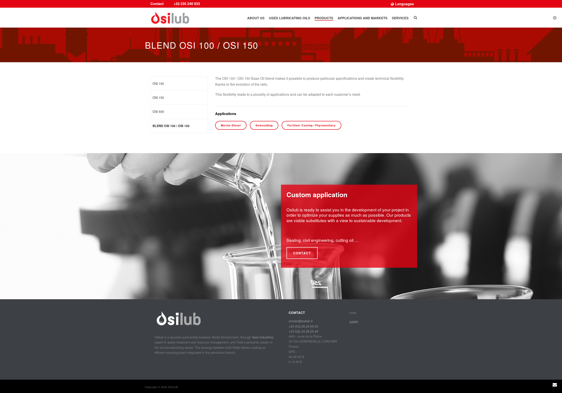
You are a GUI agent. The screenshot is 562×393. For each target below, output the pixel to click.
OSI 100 (158, 83)
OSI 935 (158, 111)
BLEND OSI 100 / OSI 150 (171, 126)
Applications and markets (362, 18)
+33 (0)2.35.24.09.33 (303, 326)
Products (324, 18)
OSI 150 (158, 97)
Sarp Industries (262, 337)
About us (256, 18)
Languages (404, 3)
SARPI (353, 322)
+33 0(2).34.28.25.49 (303, 331)
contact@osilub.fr (301, 321)
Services (400, 18)
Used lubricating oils (289, 18)
